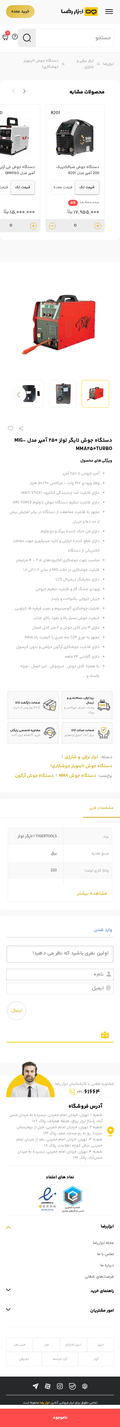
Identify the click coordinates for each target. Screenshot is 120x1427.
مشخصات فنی (101, 808)
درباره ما (107, 1266)
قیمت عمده (63, 187)
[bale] (72, 1386)
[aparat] (48, 1386)
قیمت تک (87, 187)
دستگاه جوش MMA (77, 775)
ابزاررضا (108, 64)
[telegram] (35, 1386)
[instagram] (60, 1386)
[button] (13, 91)
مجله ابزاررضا (103, 1243)
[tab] (101, 808)
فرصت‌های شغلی (99, 1277)
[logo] (79, 11)
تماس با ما (105, 1254)
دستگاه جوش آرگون (34, 775)
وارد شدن (103, 930)
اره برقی (24, 1359)
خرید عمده (20, 11)
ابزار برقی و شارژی (85, 64)
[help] (15, 38)
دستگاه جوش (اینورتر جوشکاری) (41, 64)
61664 (88, 1092)
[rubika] (84, 1386)
